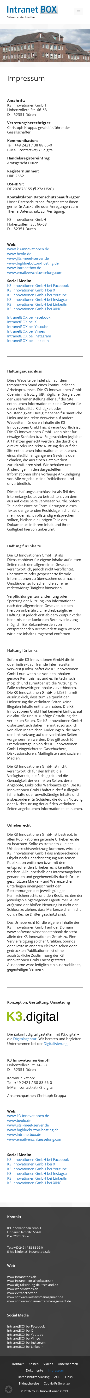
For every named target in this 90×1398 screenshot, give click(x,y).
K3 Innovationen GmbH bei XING (34, 308)
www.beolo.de (19, 253)
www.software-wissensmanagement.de (35, 1297)
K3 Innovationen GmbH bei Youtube (37, 294)
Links (68, 1377)
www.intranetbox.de (24, 267)
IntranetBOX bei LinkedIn (28, 340)
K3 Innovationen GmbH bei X (31, 290)
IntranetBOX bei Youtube (27, 326)
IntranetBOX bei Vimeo (26, 331)
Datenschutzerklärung (33, 1377)
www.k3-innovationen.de (28, 249)
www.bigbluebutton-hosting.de (33, 263)
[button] (8, 1389)
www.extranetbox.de (22, 1293)
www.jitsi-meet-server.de (28, 258)
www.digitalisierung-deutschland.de (32, 1285)
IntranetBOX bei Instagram (29, 336)
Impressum (56, 1370)
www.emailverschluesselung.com (34, 272)
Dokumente (34, 1370)
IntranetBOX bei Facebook (28, 317)
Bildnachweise (29, 1383)
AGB (57, 1377)
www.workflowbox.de (22, 1289)
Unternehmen (68, 1364)
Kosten (34, 1364)
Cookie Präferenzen (58, 1383)
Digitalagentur (24, 1038)
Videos (48, 1364)
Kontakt (18, 1364)
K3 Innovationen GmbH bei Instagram (38, 299)
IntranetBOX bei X (22, 321)
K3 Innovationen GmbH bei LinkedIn (37, 304)
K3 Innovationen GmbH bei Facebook (38, 285)
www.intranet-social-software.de (30, 1280)
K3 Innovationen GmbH (53, 1391)
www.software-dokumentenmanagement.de (39, 1301)
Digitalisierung (55, 1043)
